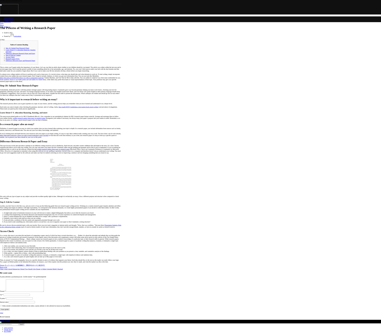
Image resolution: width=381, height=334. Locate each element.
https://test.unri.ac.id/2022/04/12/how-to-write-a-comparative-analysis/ (22, 78)
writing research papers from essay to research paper (29, 118)
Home (2, 21)
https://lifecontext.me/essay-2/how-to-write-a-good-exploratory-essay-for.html (24, 135)
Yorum (2, 291)
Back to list (3, 267)
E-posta (3, 298)
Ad (1, 295)
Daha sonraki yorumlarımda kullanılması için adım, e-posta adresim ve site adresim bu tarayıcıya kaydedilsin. (36, 306)
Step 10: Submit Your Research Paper (17, 48)
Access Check (10, 57)
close (1, 313)
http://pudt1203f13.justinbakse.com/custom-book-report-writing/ (79, 107)
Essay (7, 21)
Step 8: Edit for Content (13, 55)
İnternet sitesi (4, 302)
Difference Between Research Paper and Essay (20, 53)
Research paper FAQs (12, 59)
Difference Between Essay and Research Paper (20, 60)
